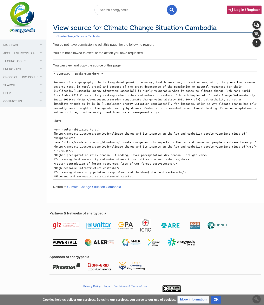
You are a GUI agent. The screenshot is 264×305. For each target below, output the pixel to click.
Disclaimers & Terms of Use (130, 286)
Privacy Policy (92, 286)
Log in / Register (247, 10)
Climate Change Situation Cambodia (78, 36)
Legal (107, 286)
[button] (193, 300)
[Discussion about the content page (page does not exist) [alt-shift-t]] (256, 25)
